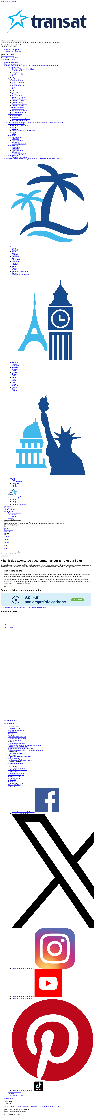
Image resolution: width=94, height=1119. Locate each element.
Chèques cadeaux (14, 778)
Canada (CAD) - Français (12, 51)
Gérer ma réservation (7, 56)
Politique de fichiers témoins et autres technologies (24, 745)
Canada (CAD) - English (12, 49)
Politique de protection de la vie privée (20, 748)
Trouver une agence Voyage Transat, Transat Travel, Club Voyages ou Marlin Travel (31, 1106)
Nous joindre (8, 508)
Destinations (32, 159)
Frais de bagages (13, 758)
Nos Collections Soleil (15, 753)
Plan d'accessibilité (14, 740)
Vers (19, 554)
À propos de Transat (14, 728)
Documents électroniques (16, 768)
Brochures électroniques (16, 775)
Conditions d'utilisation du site (18, 747)
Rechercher (4, 556)
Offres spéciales (33, 122)
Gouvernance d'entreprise (16, 730)
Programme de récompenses (10, 57)
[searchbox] (12, 521)
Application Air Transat (15, 1095)
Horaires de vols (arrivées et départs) (20, 760)
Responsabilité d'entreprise (17, 737)
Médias (10, 733)
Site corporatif (8, 511)
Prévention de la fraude (15, 763)
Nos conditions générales (16, 743)
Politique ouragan (14, 776)
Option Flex (12, 780)
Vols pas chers (13, 771)
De (19, 552)
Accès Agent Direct (14, 785)
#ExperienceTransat (14, 1092)
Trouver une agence (10, 509)
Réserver (31, 65)
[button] (6, 523)
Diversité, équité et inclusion (17, 738)
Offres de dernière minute (16, 773)
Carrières (11, 735)
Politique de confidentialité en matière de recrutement (25, 750)
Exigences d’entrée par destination (19, 757)
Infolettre (11, 1093)
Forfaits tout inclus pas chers (17, 770)
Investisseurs (12, 732)
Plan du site (12, 781)
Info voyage (8, 506)
